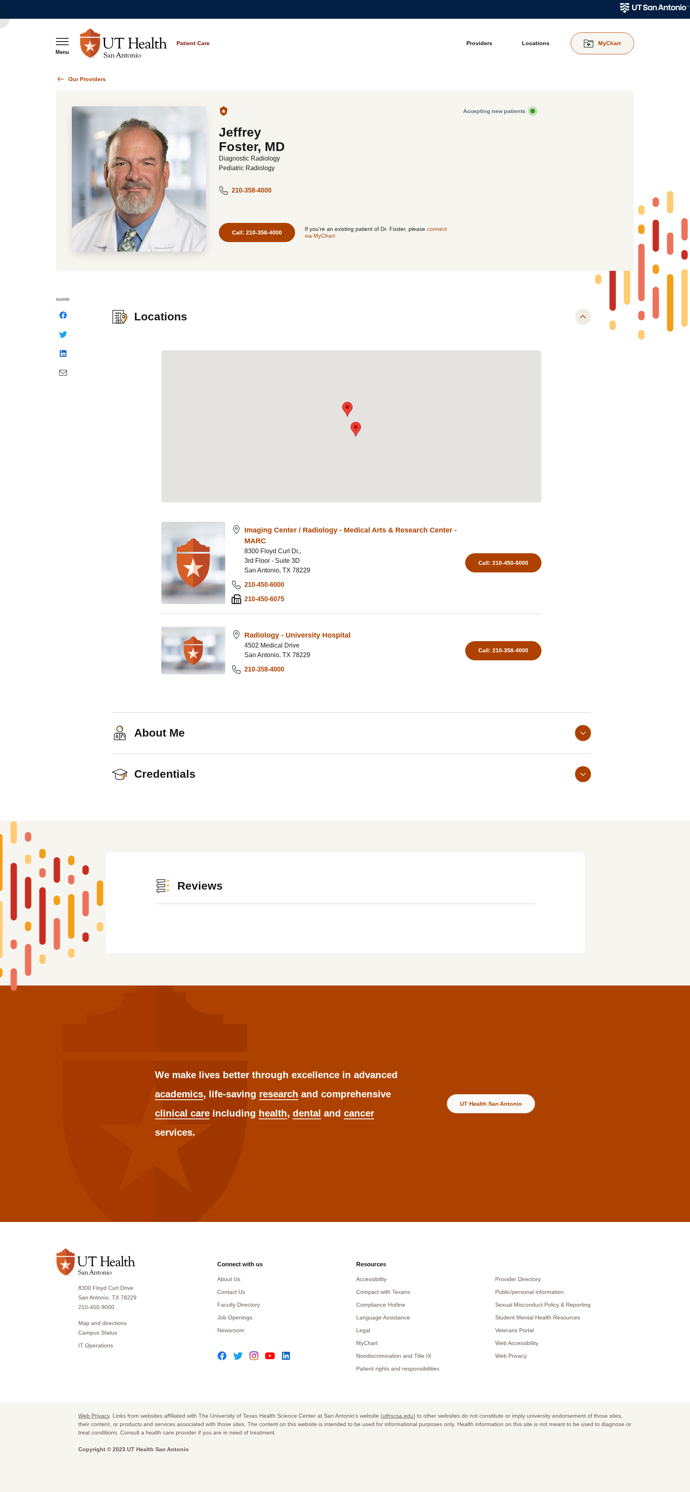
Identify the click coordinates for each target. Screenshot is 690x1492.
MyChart (367, 1343)
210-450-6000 (264, 584)
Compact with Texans (383, 1292)
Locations (535, 43)
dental (307, 1113)
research (278, 1094)
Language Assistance (383, 1317)
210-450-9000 (96, 1307)
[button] (347, 409)
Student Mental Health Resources (537, 1317)
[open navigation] (62, 46)
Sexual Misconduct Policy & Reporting (543, 1304)
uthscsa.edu (398, 1416)
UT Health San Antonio (491, 1104)
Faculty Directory (238, 1304)
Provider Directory (518, 1279)
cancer (359, 1113)
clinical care (182, 1113)
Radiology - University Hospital (297, 635)
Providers (479, 43)
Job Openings (234, 1317)
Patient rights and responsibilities (397, 1368)
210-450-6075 (264, 599)
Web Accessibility (516, 1343)
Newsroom (230, 1330)
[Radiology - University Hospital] (193, 650)
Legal (363, 1330)
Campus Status (97, 1332)
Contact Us (231, 1292)
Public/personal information (529, 1292)
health (273, 1113)
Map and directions (102, 1323)
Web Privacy (511, 1356)
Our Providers (87, 79)
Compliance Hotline (380, 1304)
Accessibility (371, 1279)
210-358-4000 (252, 190)
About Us (228, 1279)
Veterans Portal (514, 1330)
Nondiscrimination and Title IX (393, 1356)
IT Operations (95, 1345)
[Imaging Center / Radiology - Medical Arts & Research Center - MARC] (193, 563)
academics (179, 1094)
